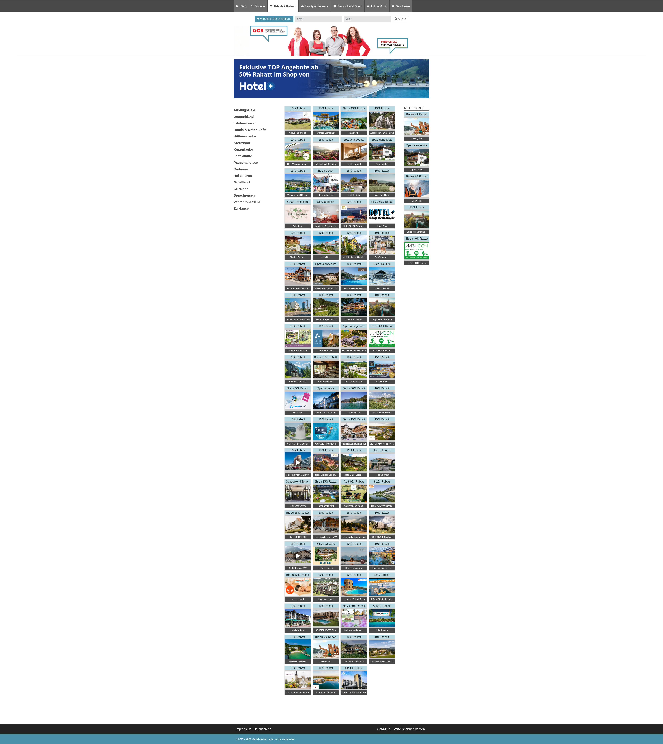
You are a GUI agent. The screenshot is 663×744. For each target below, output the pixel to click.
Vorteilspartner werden (409, 729)
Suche (402, 18)
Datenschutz (262, 729)
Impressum (243, 729)
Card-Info (383, 729)
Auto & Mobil (378, 6)
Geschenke (403, 6)
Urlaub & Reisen (284, 6)
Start (243, 6)
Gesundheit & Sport (349, 6)
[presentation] (237, 79)
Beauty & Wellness (316, 6)
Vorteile (260, 6)
